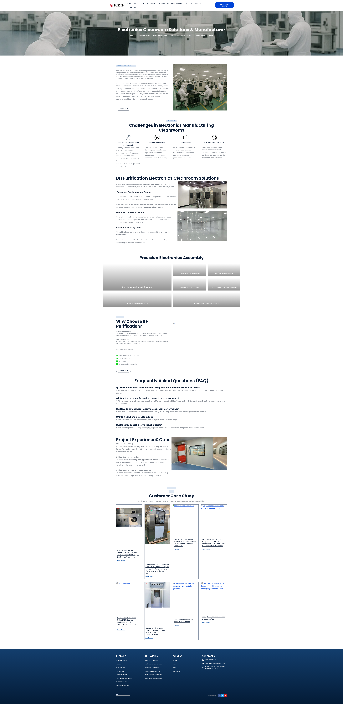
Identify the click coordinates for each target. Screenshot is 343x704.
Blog (188, 3)
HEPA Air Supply (120, 667)
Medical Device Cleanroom (153, 675)
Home (129, 3)
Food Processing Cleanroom (153, 664)
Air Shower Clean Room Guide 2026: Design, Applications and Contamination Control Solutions (126, 622)
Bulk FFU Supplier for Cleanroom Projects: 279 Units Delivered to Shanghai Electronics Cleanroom (128, 553)
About (175, 664)
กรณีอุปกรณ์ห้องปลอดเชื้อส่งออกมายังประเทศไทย (213, 618)
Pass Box (118, 664)
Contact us (132, 7)
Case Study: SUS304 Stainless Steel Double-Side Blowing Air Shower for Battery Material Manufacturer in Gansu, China (157, 569)
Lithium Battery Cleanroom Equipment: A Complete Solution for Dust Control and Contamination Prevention (213, 542)
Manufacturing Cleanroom (153, 671)
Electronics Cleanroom (152, 660)
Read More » (121, 560)
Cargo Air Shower (121, 675)
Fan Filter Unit (120, 671)
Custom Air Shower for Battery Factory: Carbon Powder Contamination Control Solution (155, 631)
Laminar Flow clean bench (124, 678)
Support (198, 3)
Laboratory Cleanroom (152, 667)
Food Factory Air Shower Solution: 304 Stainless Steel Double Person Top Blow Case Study (185, 542)
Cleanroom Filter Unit (122, 685)
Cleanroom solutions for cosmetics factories (183, 620)
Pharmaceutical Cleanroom (153, 678)
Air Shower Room (121, 660)
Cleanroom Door (121, 682)
